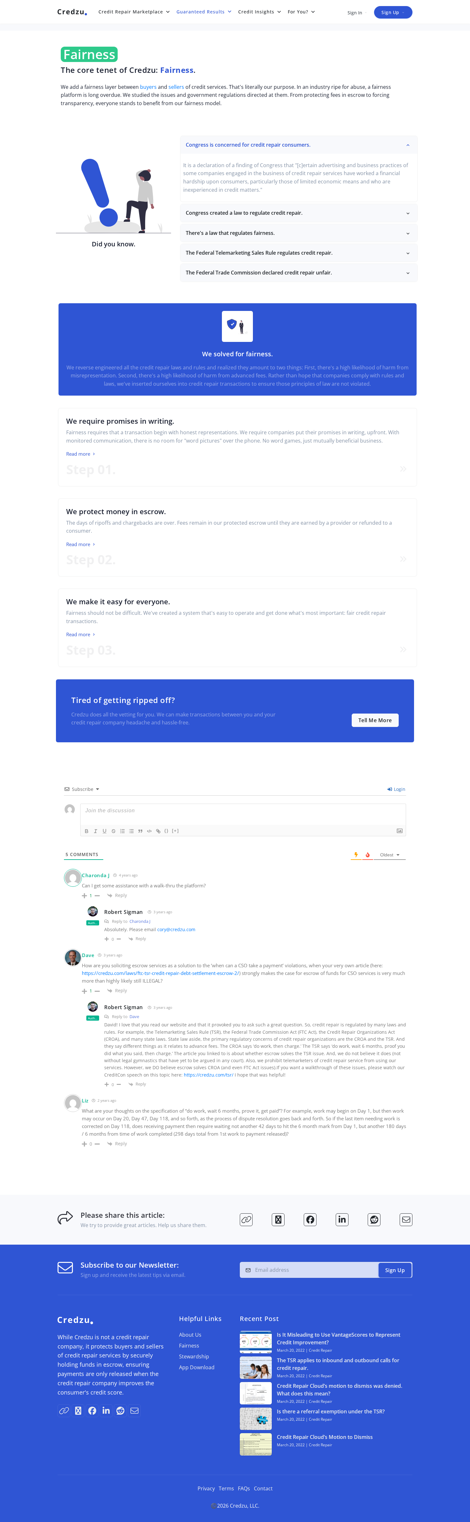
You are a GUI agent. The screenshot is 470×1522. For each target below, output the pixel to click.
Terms (226, 1488)
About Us (190, 1334)
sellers (176, 86)
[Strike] (113, 831)
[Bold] (86, 831)
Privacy (206, 1488)
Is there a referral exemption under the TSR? (331, 1411)
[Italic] (95, 831)
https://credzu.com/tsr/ (208, 1075)
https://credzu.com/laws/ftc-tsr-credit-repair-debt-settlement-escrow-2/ (160, 973)
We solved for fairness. (237, 354)
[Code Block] (149, 831)
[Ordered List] (122, 831)
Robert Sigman (123, 912)
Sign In (355, 13)
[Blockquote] (140, 831)
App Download (197, 1367)
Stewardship (194, 1356)
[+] (175, 830)
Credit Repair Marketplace (130, 12)
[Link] (158, 831)
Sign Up (390, 12)
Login (399, 789)
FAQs (244, 1488)
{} (166, 830)
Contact (263, 1488)
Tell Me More (375, 720)
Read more (78, 454)
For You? (298, 12)
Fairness (189, 1345)
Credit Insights (256, 12)
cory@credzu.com (176, 929)
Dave (134, 1016)
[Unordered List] (131, 831)
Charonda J (96, 875)
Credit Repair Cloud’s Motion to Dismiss (325, 1437)
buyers (148, 86)
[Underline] (104, 831)
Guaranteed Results (200, 12)
